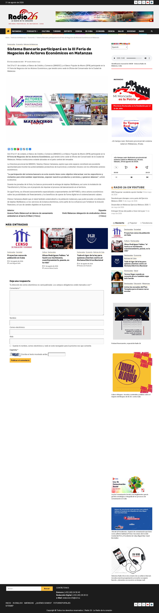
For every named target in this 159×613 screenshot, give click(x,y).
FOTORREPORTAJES (61, 603)
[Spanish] (129, 44)
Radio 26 (88, 610)
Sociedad (131, 31)
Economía (100, 31)
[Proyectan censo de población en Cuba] (22, 238)
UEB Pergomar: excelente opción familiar (126, 192)
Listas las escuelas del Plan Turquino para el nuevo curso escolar (136, 289)
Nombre (13, 318)
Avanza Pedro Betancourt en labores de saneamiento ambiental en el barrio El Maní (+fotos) (30, 213)
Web (11, 337)
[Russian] (127, 44)
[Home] (8, 31)
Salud (121, 31)
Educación (137, 284)
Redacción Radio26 (85, 266)
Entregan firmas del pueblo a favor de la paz (128, 211)
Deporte (68, 31)
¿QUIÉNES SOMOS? (43, 603)
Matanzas (16, 31)
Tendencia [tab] (147, 223)
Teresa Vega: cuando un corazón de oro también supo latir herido (136, 276)
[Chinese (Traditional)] (114, 44)
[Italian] (123, 44)
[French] (119, 44)
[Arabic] (112, 44)
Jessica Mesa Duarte (51, 268)
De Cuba (89, 31)
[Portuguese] (125, 44)
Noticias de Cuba (98, 252)
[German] (121, 44)
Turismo (57, 31)
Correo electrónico (17, 327)
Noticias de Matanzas (31, 44)
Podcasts (31, 31)
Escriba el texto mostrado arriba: (34, 354)
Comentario (15, 288)
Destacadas (11, 44)
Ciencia (78, 31)
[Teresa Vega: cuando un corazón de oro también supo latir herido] (117, 275)
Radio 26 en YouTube (129, 187)
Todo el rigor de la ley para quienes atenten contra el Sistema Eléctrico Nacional (90, 257)
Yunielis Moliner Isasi (33, 62)
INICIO (8, 603)
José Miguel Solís (14, 263)
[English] (117, 44)
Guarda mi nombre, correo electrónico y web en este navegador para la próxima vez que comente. (52, 346)
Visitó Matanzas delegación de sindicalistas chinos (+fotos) (84, 213)
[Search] (151, 31)
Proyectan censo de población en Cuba (17, 256)
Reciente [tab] (119, 223)
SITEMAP (10, 606)
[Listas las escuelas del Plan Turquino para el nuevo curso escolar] (117, 288)
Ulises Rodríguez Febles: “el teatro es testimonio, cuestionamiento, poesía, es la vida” (55, 259)
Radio (141, 31)
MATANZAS (29, 603)
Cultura (46, 31)
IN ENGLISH (18, 603)
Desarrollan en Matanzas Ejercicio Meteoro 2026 (129, 205)
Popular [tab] (133, 223)
